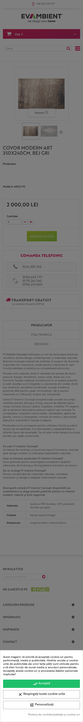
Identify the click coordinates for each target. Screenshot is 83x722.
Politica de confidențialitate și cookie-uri (54, 714)
